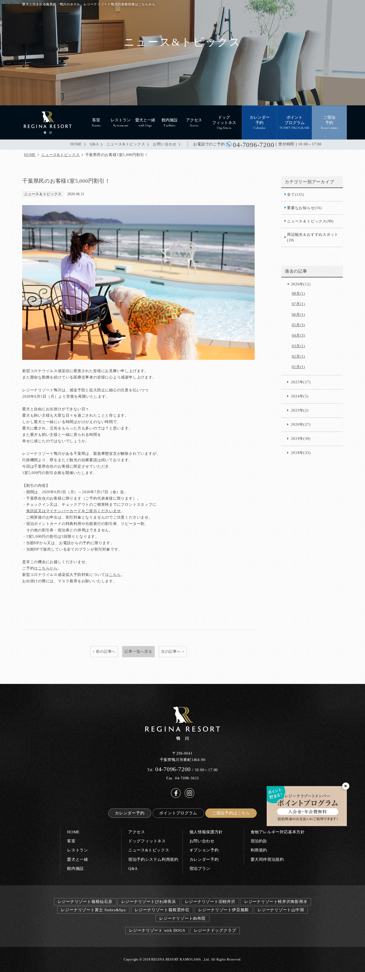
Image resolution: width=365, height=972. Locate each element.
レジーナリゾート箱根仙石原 (85, 901)
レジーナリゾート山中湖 (281, 909)
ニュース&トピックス (126, 144)
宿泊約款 (259, 841)
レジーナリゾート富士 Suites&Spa (93, 909)
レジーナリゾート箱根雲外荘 (162, 909)
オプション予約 (204, 850)
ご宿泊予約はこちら (231, 813)
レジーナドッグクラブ (215, 930)
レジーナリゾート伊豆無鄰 (223, 909)
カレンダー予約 (129, 813)
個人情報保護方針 (206, 832)
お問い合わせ (165, 144)
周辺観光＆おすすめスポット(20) (312, 237)
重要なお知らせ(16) (304, 208)
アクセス (136, 832)
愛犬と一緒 (77, 859)
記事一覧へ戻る (138, 651)
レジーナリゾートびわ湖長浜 (148, 901)
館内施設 (75, 868)
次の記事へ (171, 651)
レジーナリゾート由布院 (182, 918)
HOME (76, 144)
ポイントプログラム (178, 813)
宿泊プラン (199, 868)
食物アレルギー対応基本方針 (278, 832)
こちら (115, 574)
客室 (71, 841)
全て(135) (295, 194)
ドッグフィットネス (147, 841)
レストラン (77, 850)
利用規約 (259, 850)
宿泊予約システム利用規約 (153, 859)
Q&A (94, 144)
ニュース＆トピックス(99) (310, 221)
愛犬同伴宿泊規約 (267, 859)
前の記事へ (106, 651)
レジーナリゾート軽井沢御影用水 (276, 901)
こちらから (48, 568)
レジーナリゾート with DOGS (157, 930)
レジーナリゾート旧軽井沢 (210, 901)
